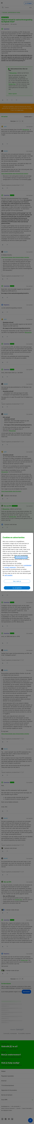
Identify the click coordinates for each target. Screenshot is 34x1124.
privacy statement (10, 567)
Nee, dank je (17, 581)
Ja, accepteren (17, 588)
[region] (17, 562)
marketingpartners (21, 557)
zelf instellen (8, 575)
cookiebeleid (27, 565)
